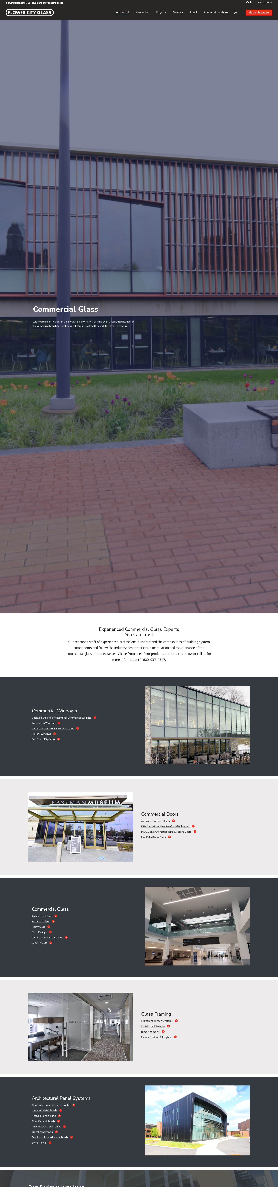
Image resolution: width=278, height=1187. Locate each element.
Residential (142, 12)
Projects (161, 12)
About (193, 12)
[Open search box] (235, 12)
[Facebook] (247, 2)
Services (178, 12)
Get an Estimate (259, 12)
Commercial (122, 12)
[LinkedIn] (251, 2)
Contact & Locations (216, 12)
